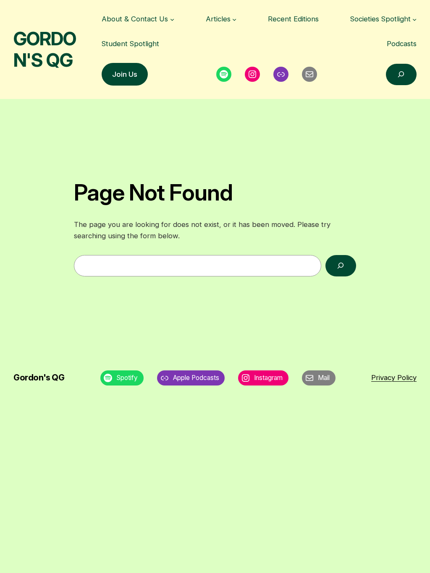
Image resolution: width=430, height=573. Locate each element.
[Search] (340, 265)
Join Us (124, 74)
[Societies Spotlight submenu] (414, 19)
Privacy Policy (394, 377)
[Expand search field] (401, 74)
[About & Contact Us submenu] (172, 19)
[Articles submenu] (234, 19)
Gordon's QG (44, 49)
